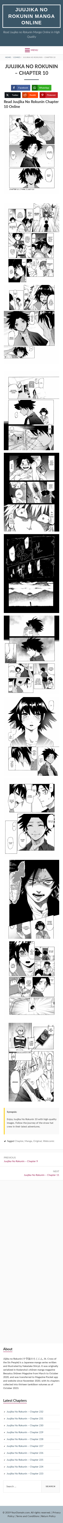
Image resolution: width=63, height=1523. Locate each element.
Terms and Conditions (27, 1516)
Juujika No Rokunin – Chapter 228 (25, 1439)
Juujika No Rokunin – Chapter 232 (25, 1411)
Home (8, 57)
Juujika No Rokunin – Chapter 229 (25, 1432)
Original (37, 1141)
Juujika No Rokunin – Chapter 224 (25, 1467)
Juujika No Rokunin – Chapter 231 (25, 1418)
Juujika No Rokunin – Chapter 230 (25, 1425)
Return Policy (48, 1516)
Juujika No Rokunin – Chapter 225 (25, 1460)
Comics (16, 57)
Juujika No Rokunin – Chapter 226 (25, 1453)
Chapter (19, 1141)
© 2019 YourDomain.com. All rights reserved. (27, 1512)
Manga (28, 1141)
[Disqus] (31, 1221)
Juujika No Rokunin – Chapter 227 (25, 1446)
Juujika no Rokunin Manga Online (31, 16)
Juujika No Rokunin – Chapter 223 (25, 1473)
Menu (34, 50)
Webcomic (48, 1141)
